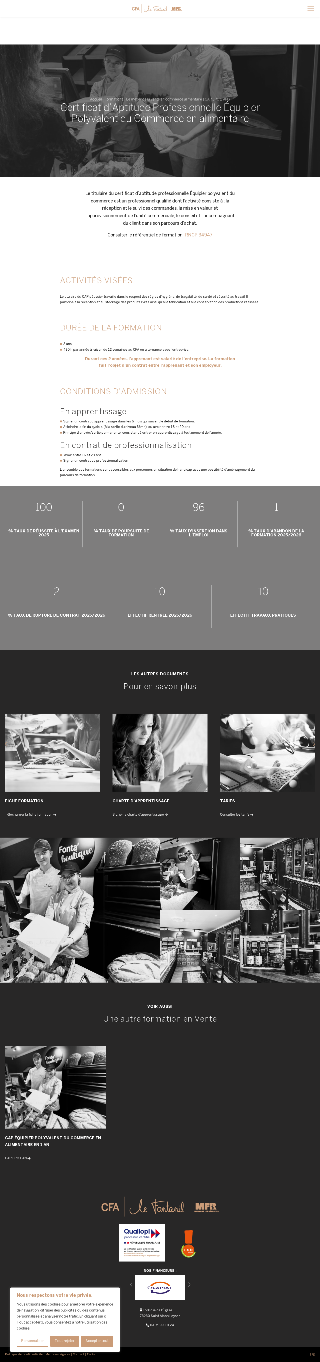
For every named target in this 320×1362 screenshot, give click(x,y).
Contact (78, 1354)
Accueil (96, 99)
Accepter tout (97, 1341)
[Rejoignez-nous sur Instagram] (313, 1354)
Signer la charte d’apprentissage (138, 814)
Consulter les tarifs (235, 814)
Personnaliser (32, 1341)
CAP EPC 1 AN (16, 1158)
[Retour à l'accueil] (157, 7)
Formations (114, 99)
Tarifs (91, 1354)
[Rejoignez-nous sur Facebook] (311, 1354)
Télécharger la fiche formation (28, 814)
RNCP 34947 (198, 235)
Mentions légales (58, 1354)
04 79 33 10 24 (162, 1325)
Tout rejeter (64, 1341)
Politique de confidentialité (24, 1354)
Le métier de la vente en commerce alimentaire (164, 99)
